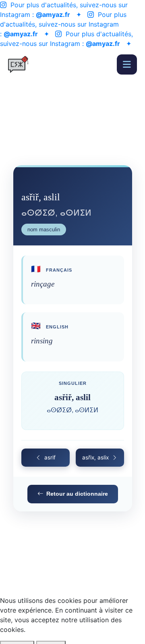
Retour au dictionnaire (77, 493)
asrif (50, 457)
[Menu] (127, 64)
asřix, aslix (95, 457)
